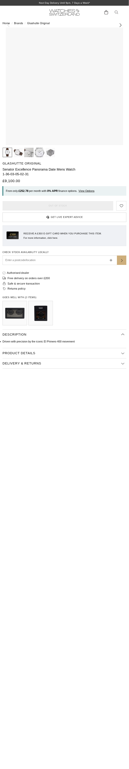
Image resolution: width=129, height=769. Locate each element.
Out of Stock (58, 205)
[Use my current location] (111, 260)
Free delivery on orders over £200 (29, 278)
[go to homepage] (64, 12)
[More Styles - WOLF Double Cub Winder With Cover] (15, 313)
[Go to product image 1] (7, 152)
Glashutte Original (38, 23)
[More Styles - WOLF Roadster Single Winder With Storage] (40, 313)
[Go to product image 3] (29, 152)
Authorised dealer (18, 272)
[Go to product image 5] (50, 152)
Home (6, 23)
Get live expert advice (67, 217)
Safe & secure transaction (24, 283)
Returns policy (17, 288)
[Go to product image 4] (39, 152)
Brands (18, 23)
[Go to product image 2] (18, 152)
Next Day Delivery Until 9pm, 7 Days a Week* (64, 3)
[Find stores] (121, 260)
